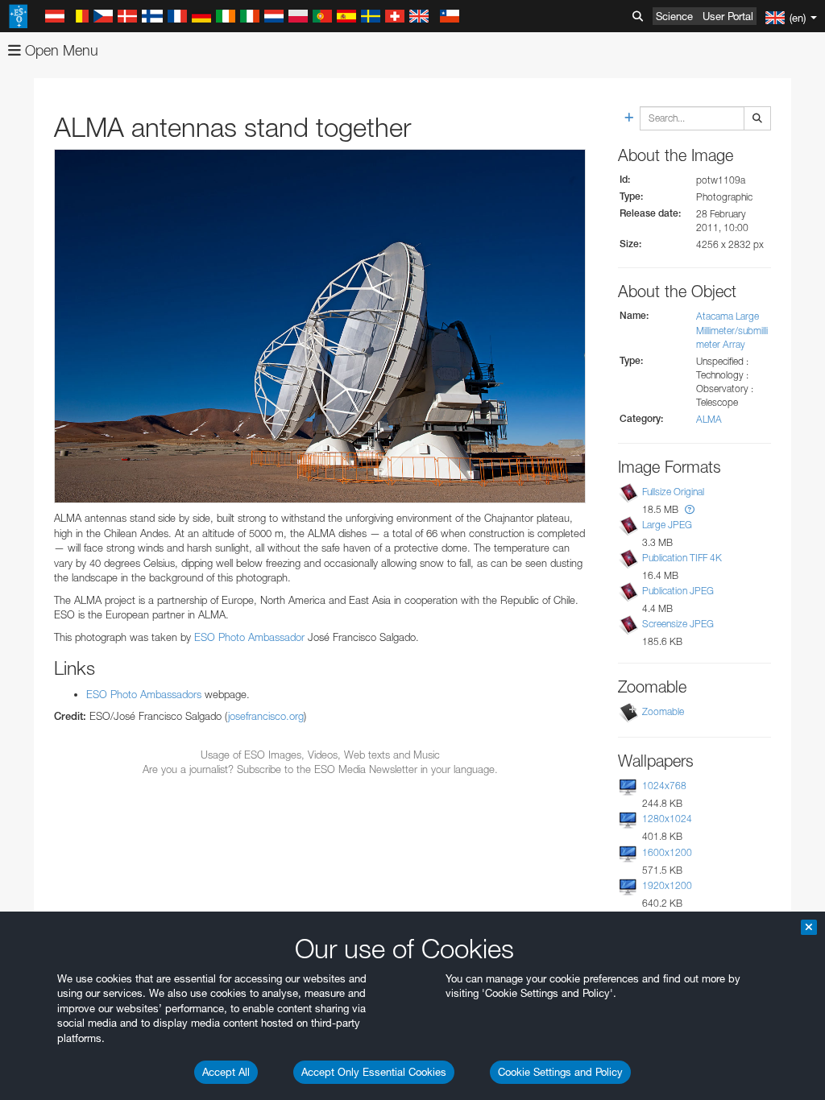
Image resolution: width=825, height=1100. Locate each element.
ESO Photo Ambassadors (143, 694)
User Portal (728, 16)
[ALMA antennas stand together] (320, 326)
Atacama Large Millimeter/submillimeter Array (732, 329)
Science (674, 16)
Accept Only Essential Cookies (373, 1071)
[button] (689, 509)
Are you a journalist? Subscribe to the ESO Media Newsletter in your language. (320, 769)
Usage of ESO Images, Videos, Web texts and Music (320, 754)
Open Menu (59, 50)
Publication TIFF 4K (682, 558)
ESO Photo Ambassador (249, 637)
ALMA (709, 419)
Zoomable (663, 711)
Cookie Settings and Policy (560, 1071)
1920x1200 (667, 885)
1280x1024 (667, 819)
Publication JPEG (678, 591)
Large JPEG (667, 525)
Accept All (226, 1071)
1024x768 (664, 786)
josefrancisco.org (266, 715)
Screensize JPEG (678, 624)
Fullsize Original (673, 492)
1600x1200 (667, 852)
